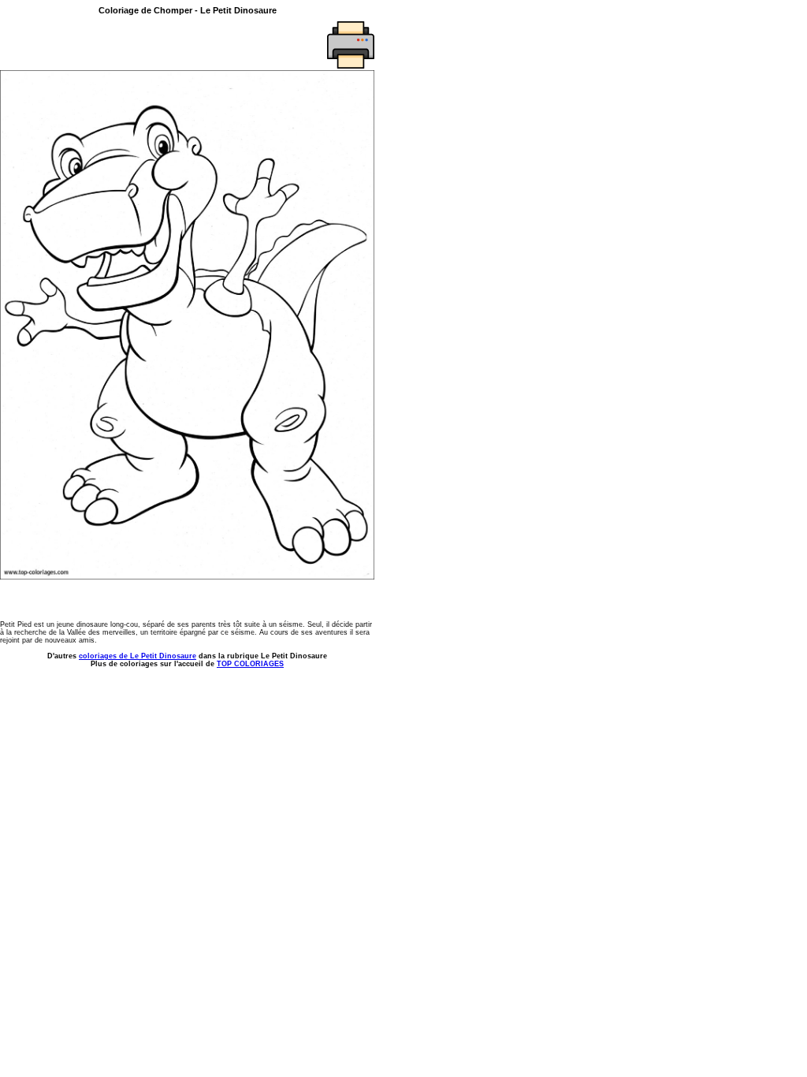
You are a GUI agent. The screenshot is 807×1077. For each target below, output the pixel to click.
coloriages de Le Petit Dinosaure (137, 656)
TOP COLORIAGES (250, 664)
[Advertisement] (92, 45)
